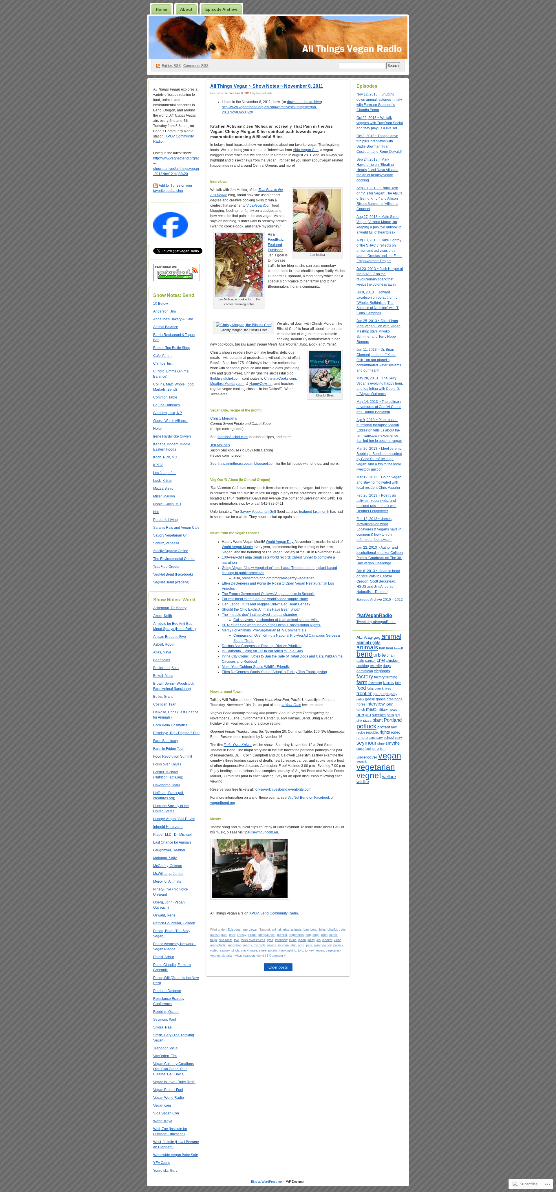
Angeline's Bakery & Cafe (173, 319)
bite (382, 655)
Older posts (278, 967)
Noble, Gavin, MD (167, 504)
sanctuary (376, 737)
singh (235, 950)
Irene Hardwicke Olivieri (172, 436)
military (382, 709)
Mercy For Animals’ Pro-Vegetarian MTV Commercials (264, 630)
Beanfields (161, 660)
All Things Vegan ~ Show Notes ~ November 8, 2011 (266, 86)
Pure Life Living (165, 520)
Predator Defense (167, 991)
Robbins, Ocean (166, 1012)
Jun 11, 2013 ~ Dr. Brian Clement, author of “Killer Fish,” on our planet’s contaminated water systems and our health (378, 360)
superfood (363, 748)
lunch (360, 709)
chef (232, 934)
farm (361, 682)
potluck (338, 945)
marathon (235, 945)
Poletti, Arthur (163, 957)
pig (397, 715)
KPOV (158, 465)
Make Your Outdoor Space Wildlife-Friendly (256, 667)
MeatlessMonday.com (227, 384)
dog (308, 934)
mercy (247, 945)
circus (252, 934)
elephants (382, 671)
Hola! (157, 429)
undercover (366, 757)
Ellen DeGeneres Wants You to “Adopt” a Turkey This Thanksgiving (274, 672)
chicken (393, 660)
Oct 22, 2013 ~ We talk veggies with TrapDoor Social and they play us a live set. (379, 123)
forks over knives (253, 940)
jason (302, 940)
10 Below (160, 304)
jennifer (327, 940)
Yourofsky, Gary (165, 1171)
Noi (156, 512)
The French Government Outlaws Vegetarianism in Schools (268, 594)
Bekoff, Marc (163, 676)
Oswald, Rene (164, 915)
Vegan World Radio (168, 1098)
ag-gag (374, 637)
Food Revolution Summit (172, 756)
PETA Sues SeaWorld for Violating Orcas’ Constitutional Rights (271, 625)
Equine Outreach (166, 405)
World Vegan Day (279, 542)
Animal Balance (165, 327)
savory (225, 950)
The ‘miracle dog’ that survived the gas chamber (260, 615)
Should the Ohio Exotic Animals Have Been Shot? (261, 609)
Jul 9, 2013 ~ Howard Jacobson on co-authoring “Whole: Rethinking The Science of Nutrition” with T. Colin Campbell (377, 302)
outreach (379, 715)
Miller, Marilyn (164, 496)
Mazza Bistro (163, 488)
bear (389, 648)
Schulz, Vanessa (166, 543)
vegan (319, 950)
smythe (392, 743)
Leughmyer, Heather (169, 850)
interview (281, 940)
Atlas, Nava (162, 652)
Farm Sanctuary (165, 741)
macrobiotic (218, 945)
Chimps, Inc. (163, 363)
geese (370, 699)
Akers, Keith (162, 616)
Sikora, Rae (162, 1027)
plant (317, 945)
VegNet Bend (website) (171, 582)
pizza (367, 721)
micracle (260, 945)
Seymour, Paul (164, 1019)
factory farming (385, 677)
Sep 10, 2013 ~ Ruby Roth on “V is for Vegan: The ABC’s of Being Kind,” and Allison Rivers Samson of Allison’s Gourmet (379, 198)
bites (322, 929)
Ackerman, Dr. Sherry (169, 608)
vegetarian (333, 950)
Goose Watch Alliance (170, 421)
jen (319, 940)
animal (391, 636)
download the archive (304, 102)
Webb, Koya (162, 1121)
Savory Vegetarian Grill (171, 535)
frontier (364, 693)
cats (224, 934)
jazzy (311, 940)
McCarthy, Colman (167, 866)
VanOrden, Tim (165, 1056)
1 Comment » (276, 955)
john (390, 704)
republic (372, 732)
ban (306, 929)
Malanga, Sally (165, 858)
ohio (293, 945)
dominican (364, 671)
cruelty (376, 665)
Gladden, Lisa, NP (167, 413)
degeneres (296, 934)
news (393, 709)
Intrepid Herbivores (168, 827)
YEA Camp (161, 1163)
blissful (332, 929)
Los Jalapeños (164, 473)
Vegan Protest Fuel (168, 1090)
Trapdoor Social (165, 1048)
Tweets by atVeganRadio (376, 622)
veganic (361, 761)
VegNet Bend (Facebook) (173, 574)
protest (383, 727)
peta (309, 945)
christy (241, 934)
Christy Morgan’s (223, 418)
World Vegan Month (237, 547)
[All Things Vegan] (170, 237)
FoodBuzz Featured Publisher (276, 245)
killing (337, 940)
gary (393, 694)
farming (375, 682)
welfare (389, 776)
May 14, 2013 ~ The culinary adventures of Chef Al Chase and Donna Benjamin (378, 407)
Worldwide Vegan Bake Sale (175, 1155)
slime (381, 743)
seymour (366, 743)
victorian (227, 955)
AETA (361, 637)
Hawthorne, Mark (166, 785)
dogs (315, 934)
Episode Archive (221, 9)
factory (364, 676)
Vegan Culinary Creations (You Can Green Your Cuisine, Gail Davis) (173, 1069)
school (389, 737)
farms (388, 682)
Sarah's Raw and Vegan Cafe (176, 528)
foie (236, 940)
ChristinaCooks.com (280, 378)
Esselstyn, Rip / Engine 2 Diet (176, 733)
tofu (300, 950)
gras (270, 940)
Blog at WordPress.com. (268, 1181)
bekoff (398, 648)
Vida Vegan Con (166, 1113)
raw (394, 727)
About (186, 9)
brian (391, 655)
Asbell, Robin (163, 644)
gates (360, 699)
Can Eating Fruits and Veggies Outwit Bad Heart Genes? (266, 604)
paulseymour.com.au (261, 832)
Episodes (234, 929)
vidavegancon (245, 955)
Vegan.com (162, 1105)
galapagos (381, 694)
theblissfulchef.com (225, 378)
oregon (363, 714)
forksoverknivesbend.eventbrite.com (283, 789)
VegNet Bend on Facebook (309, 798)
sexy (398, 737)
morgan (283, 945)
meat (371, 709)
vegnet (215, 955)
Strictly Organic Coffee (170, 551)
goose (381, 699)
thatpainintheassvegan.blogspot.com (246, 464)
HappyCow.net (260, 384)
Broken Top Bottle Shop (171, 348)
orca (301, 945)
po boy (327, 945)
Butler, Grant (163, 697)
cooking (362, 666)
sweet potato (268, 950)
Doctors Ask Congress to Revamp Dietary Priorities (261, 646)
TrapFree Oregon (166, 567)
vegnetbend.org (222, 803)
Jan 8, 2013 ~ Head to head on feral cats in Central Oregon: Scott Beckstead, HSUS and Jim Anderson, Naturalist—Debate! (378, 581)
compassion (266, 934)
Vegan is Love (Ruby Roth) (174, 1082)
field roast (225, 940)
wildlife (362, 781)
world (260, 955)
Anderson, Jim (164, 311)
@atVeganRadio (374, 615)
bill (375, 655)
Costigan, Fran (164, 704)
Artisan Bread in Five (169, 637)
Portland (393, 720)
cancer (370, 661)
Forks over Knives (167, 764)
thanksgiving (287, 950)
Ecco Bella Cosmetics (170, 725)
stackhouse (249, 950)
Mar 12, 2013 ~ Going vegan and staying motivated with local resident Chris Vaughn (378, 482)
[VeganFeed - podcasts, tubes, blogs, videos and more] (176, 280)
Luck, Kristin (162, 481)
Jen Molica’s (220, 445)
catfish (215, 934)
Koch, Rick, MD (165, 457)
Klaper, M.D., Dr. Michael (172, 835)
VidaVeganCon (258, 205)
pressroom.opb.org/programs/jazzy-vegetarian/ (278, 578)
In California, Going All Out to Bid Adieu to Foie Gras (262, 651)
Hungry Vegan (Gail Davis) (174, 819)
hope (398, 699)
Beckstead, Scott (166, 668)
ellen (324, 934)
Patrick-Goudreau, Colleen (174, 923)
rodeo (214, 950)
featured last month (313, 512)
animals (296, 929)
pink (359, 720)
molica (271, 945)
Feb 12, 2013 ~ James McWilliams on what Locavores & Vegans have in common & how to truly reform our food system (378, 529)
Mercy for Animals (167, 881)
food (361, 688)
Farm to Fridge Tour (168, 749)
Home (161, 9)
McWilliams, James (168, 874)
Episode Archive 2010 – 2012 (379, 600)
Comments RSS (196, 66)
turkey (309, 950)
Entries (171, 66)
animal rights (280, 929)
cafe (342, 929)
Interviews (249, 929)
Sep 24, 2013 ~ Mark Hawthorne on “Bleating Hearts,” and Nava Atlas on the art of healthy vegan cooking (377, 169)
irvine (293, 940)
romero (362, 738)
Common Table (165, 397)
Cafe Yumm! (162, 356)
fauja (213, 940)
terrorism (378, 749)
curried (282, 934)
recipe (360, 732)
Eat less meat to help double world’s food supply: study (265, 599)
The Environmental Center (174, 559)
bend (313, 929)
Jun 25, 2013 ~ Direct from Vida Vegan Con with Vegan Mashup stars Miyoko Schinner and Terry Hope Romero (378, 331)
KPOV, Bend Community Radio (273, 913)
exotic (333, 934)
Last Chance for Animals (172, 842)
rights (385, 732)
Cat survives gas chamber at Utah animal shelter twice (276, 620)
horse (360, 704)
